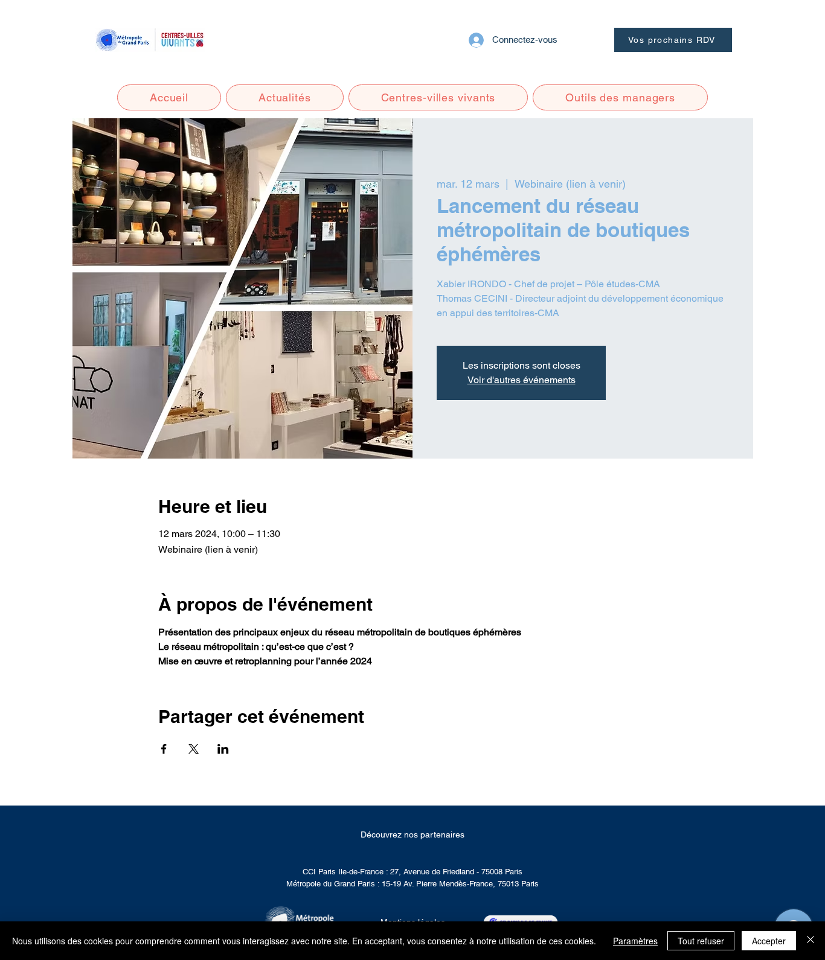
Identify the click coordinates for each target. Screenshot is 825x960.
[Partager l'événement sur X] (193, 749)
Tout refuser (701, 941)
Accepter (769, 941)
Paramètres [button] (635, 941)
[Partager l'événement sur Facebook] (164, 749)
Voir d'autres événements (521, 380)
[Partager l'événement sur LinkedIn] (223, 749)
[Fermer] (810, 940)
